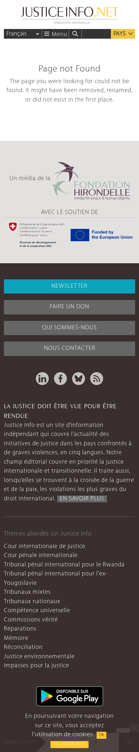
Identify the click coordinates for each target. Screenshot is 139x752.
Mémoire (16, 638)
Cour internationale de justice (44, 547)
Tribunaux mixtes (27, 592)
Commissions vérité (31, 620)
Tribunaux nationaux (32, 602)
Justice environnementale (39, 657)
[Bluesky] (78, 378)
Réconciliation (23, 647)
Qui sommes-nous (69, 328)
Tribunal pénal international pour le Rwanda (64, 565)
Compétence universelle (37, 611)
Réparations (20, 629)
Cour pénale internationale (41, 556)
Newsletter (69, 286)
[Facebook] (60, 378)
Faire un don (69, 307)
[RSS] (96, 378)
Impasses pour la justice (36, 666)
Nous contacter (69, 348)
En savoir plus (69, 744)
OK (101, 735)
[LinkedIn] (42, 378)
